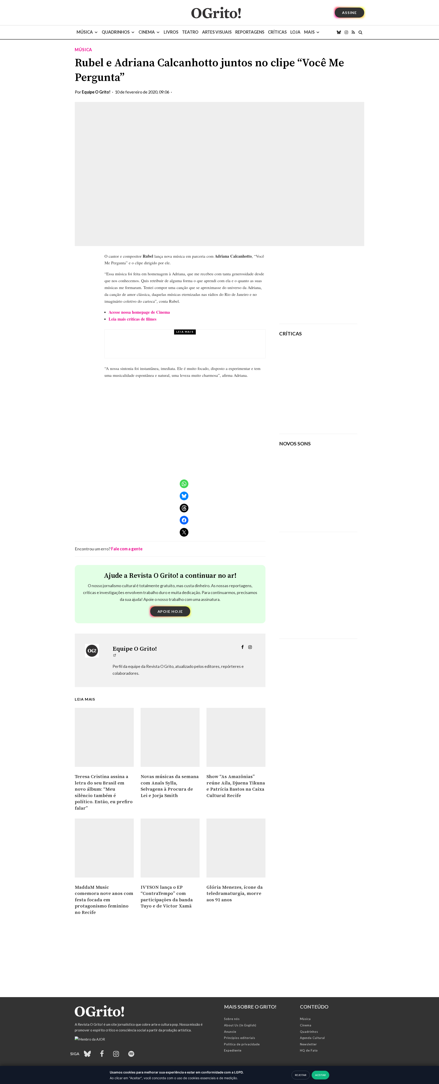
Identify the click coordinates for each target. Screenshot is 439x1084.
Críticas (277, 32)
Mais (309, 32)
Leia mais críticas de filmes (132, 319)
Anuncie (230, 1031)
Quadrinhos (116, 32)
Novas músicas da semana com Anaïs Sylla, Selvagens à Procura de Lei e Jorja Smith (170, 786)
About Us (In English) (240, 1025)
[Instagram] (346, 32)
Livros (171, 32)
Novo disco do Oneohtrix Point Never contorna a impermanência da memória (332, 414)
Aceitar (320, 1075)
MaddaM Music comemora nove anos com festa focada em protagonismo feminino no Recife (104, 899)
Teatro (190, 32)
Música (85, 32)
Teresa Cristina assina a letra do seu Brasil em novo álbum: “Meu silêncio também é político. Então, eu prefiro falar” (104, 792)
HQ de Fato (309, 1050)
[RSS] (353, 32)
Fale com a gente (126, 548)
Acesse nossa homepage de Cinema (139, 312)
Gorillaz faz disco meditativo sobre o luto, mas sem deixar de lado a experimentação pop (331, 382)
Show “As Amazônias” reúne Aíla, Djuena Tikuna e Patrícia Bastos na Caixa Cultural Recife (235, 786)
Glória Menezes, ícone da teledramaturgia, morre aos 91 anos (234, 893)
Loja (295, 32)
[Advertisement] (318, 285)
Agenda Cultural (312, 1038)
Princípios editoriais (239, 1038)
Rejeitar (300, 1075)
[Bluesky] (339, 32)
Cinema (147, 32)
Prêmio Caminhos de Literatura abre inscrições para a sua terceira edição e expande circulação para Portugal (198, 348)
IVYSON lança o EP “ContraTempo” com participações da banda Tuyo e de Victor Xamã (167, 896)
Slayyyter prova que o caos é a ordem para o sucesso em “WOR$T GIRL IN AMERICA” (331, 353)
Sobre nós (232, 1019)
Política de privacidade (242, 1044)
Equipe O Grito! (96, 91)
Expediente (232, 1050)
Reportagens (249, 32)
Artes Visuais (217, 32)
